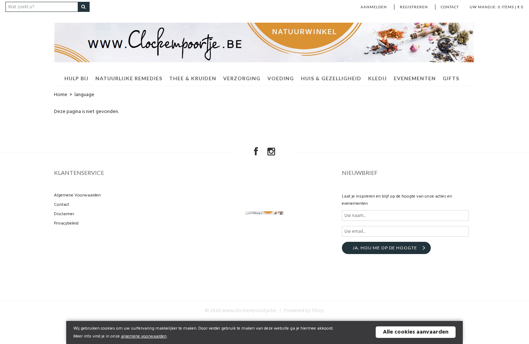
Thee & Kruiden (192, 78)
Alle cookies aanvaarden (415, 332)
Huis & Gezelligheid (331, 78)
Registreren (414, 7)
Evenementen (415, 78)
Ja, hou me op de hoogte (385, 247)
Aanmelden (374, 7)
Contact (450, 7)
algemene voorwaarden (144, 336)
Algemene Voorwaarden (77, 195)
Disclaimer (64, 214)
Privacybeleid (66, 223)
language (84, 95)
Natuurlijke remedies (128, 78)
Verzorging (242, 78)
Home (60, 95)
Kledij (377, 78)
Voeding (280, 78)
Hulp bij (76, 78)
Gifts (451, 78)
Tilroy (318, 311)
